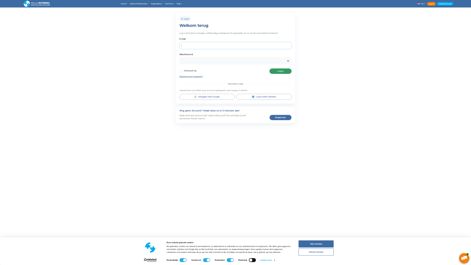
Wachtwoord (186, 54)
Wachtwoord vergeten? (191, 76)
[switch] (206, 260)
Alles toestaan (316, 244)
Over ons (169, 4)
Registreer (280, 117)
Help (179, 4)
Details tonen (266, 260)
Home (123, 4)
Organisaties (156, 4)
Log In (431, 4)
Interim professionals (138, 4)
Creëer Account (445, 4)
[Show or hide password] (288, 61)
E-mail (182, 39)
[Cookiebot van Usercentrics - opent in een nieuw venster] (150, 260)
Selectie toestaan (316, 252)
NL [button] (422, 4)
